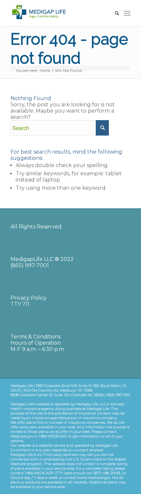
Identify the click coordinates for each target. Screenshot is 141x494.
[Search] (113, 13)
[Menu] (127, 13)
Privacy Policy (28, 298)
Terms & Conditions (35, 336)
